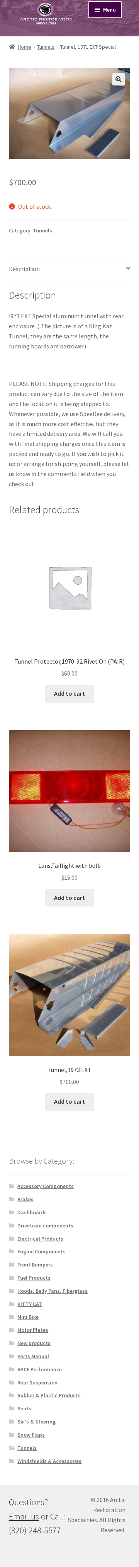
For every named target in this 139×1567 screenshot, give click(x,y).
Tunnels (45, 46)
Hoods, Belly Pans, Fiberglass (52, 1290)
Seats (24, 1408)
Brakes (25, 1199)
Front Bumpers (35, 1264)
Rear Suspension (37, 1382)
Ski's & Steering (36, 1421)
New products (34, 1343)
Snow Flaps (31, 1434)
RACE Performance (39, 1369)
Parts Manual (33, 1356)
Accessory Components (45, 1186)
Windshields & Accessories (49, 1461)
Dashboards (32, 1212)
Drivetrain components (45, 1225)
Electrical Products (40, 1238)
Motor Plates (32, 1329)
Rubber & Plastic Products (49, 1395)
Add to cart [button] (69, 693)
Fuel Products (34, 1277)
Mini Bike (28, 1316)
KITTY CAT (29, 1304)
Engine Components (41, 1251)
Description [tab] (24, 269)
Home (24, 46)
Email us (24, 1516)
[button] (118, 79)
